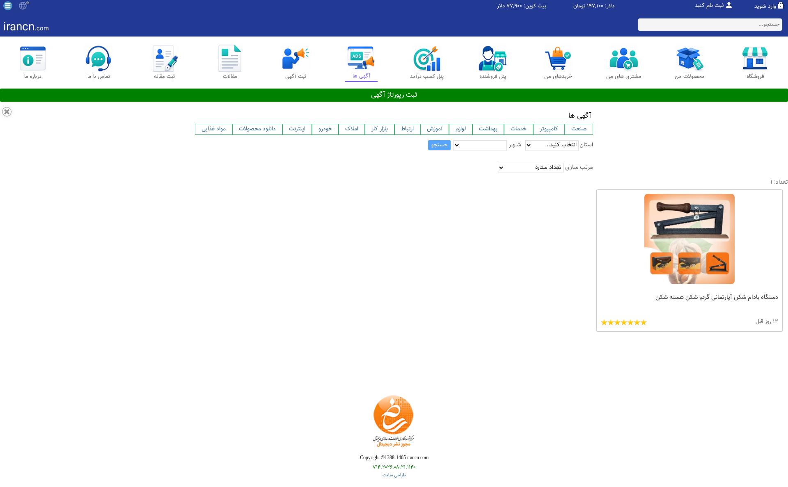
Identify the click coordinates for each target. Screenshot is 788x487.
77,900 (514, 6)
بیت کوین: (535, 6)
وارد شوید (765, 6)
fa (27, 3)
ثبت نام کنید (709, 5)
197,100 (595, 6)
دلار (501, 6)
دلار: (609, 6)
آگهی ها (579, 116)
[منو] (7, 5)
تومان (579, 6)
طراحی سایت (394, 475)
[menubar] (394, 129)
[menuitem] (213, 129)
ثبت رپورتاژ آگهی (394, 95)
